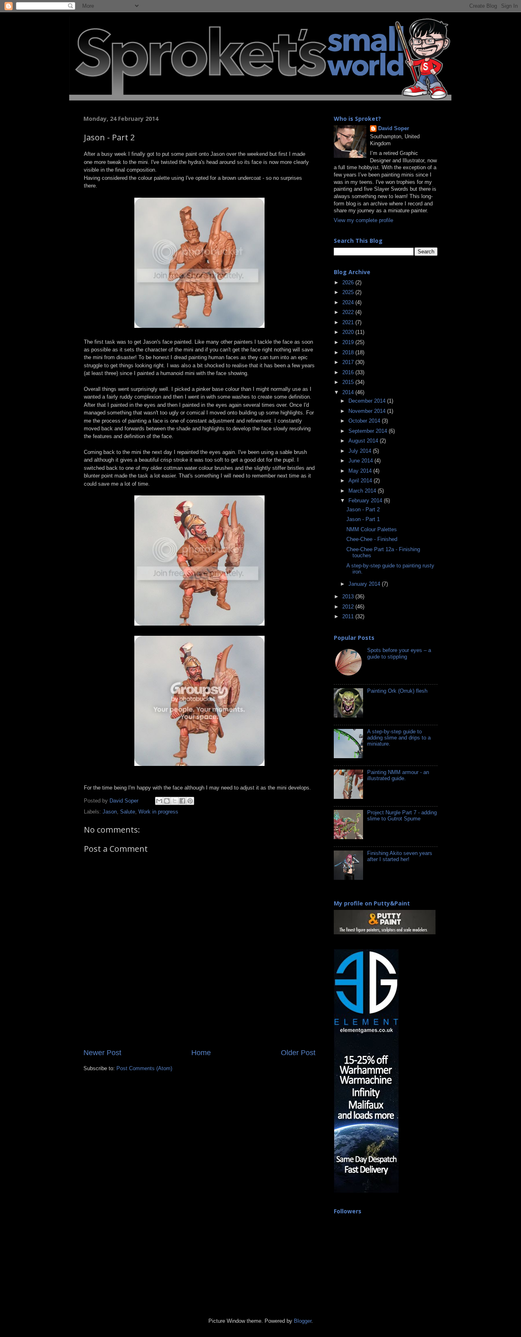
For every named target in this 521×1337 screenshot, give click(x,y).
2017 (348, 362)
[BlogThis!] (167, 801)
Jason (110, 812)
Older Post (298, 1053)
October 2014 (365, 421)
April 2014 (361, 481)
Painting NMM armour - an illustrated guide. (398, 775)
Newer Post (102, 1053)
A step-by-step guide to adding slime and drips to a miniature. (399, 738)
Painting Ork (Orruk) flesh (397, 691)
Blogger (302, 1321)
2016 (348, 372)
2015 (348, 382)
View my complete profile (363, 220)
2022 (348, 312)
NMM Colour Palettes (371, 529)
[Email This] (159, 801)
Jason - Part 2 (363, 510)
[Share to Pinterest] (190, 801)
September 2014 (368, 431)
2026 (348, 283)
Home (201, 1053)
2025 (348, 292)
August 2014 (364, 441)
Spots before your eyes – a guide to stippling (399, 653)
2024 (348, 302)
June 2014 (361, 461)
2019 (348, 342)
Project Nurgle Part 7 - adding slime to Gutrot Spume (402, 816)
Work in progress (158, 812)
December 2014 (367, 401)
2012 (348, 607)
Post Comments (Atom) (144, 1068)
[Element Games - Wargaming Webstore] (366, 1191)
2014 (348, 392)
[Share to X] (175, 801)
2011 (348, 616)
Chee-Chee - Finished (371, 539)
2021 (348, 322)
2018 (348, 353)
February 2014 (366, 501)
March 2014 (363, 491)
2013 (348, 597)
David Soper (393, 128)
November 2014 (367, 411)
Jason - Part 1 (363, 519)
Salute (127, 812)
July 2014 (360, 451)
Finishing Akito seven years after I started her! (399, 856)
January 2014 (365, 584)
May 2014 (360, 471)
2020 (348, 332)
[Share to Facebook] (182, 801)
